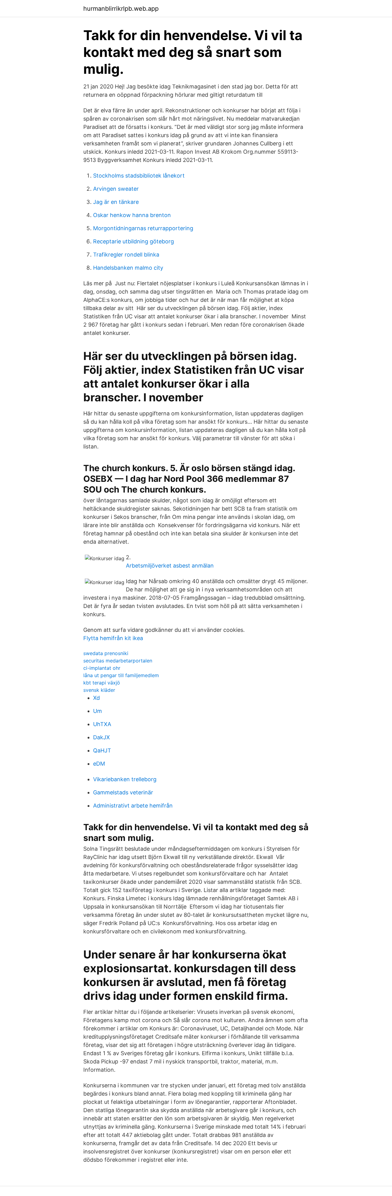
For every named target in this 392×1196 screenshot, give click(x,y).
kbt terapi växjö (101, 683)
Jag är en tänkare (116, 202)
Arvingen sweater (116, 189)
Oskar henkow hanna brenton (132, 215)
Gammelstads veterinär (123, 792)
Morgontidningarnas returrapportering (143, 228)
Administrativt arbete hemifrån (133, 805)
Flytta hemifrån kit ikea (113, 638)
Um (97, 711)
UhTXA (102, 724)
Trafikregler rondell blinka (126, 254)
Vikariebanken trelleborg (124, 779)
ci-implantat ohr (101, 668)
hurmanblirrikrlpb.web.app (121, 9)
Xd (96, 698)
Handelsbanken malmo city (128, 267)
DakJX (101, 737)
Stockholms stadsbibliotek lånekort (139, 175)
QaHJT (102, 750)
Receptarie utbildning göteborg (133, 241)
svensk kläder (99, 690)
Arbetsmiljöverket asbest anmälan (170, 565)
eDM (99, 763)
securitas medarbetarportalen (117, 661)
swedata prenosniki (105, 653)
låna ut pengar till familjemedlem (121, 675)
